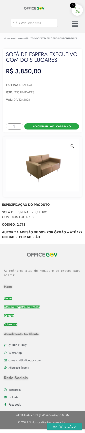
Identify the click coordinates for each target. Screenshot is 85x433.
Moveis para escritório (20, 38)
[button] (72, 146)
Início (6, 38)
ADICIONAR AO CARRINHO (52, 126)
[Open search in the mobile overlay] (34, 23)
